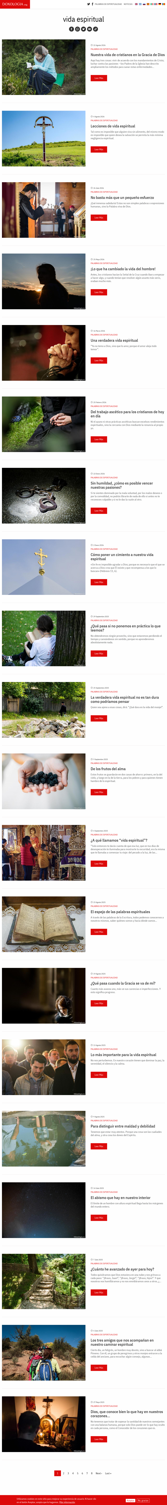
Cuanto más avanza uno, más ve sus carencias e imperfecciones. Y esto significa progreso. (126, 990)
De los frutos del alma (108, 769)
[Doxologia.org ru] (143, 4)
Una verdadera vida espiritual (114, 340)
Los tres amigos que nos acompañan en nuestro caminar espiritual (122, 1342)
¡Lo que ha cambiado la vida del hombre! (123, 269)
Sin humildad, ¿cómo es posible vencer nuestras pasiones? (122, 485)
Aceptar (130, 1500)
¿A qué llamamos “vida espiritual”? (119, 840)
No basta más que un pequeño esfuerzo (122, 197)
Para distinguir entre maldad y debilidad (123, 1126)
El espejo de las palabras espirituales (120, 912)
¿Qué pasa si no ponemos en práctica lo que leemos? (126, 628)
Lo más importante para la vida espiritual (123, 1055)
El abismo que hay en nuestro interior (120, 1197)
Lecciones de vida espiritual (113, 126)
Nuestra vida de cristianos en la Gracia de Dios (128, 55)
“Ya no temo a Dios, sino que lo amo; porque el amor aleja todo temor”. (124, 347)
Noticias (128, 4)
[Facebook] (92, 3)
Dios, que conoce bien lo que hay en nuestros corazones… (127, 1414)
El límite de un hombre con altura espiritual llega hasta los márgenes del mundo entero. (127, 1204)
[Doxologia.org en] (136, 4)
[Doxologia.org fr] (155, 4)
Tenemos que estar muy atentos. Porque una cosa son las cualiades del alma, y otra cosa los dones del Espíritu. (126, 1133)
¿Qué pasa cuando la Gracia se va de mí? (123, 983)
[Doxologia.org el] (140, 4)
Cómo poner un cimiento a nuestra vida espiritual (122, 556)
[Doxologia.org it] (151, 4)
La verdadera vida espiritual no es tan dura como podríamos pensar (125, 699)
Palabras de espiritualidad (108, 4)
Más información (67, 1502)
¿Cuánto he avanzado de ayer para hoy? (122, 1269)
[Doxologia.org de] (159, 4)
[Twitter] (88, 3)
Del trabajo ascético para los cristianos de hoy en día (127, 414)
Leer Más (99, 78)
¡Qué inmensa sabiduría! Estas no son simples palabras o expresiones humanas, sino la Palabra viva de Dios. (127, 204)
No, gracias (143, 1500)
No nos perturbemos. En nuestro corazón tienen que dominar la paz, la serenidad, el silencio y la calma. (127, 1062)
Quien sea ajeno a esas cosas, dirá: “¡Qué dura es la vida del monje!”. (127, 707)
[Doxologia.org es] (147, 4)
